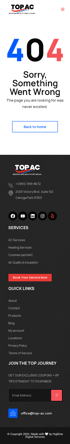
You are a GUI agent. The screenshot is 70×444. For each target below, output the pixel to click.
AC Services (16, 240)
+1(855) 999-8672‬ (28, 184)
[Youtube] (22, 216)
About (12, 301)
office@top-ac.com (36, 413)
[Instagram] (42, 216)
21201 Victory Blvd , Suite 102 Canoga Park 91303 (34, 195)
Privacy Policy (17, 345)
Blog (11, 323)
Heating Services (20, 247)
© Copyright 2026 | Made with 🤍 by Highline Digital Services (35, 435)
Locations (15, 338)
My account (16, 331)
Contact (14, 308)
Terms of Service (20, 353)
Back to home (35, 126)
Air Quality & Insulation (23, 262)
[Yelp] (52, 216)
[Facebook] (12, 216)
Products (14, 316)
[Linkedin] (32, 216)
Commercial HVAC (20, 255)
